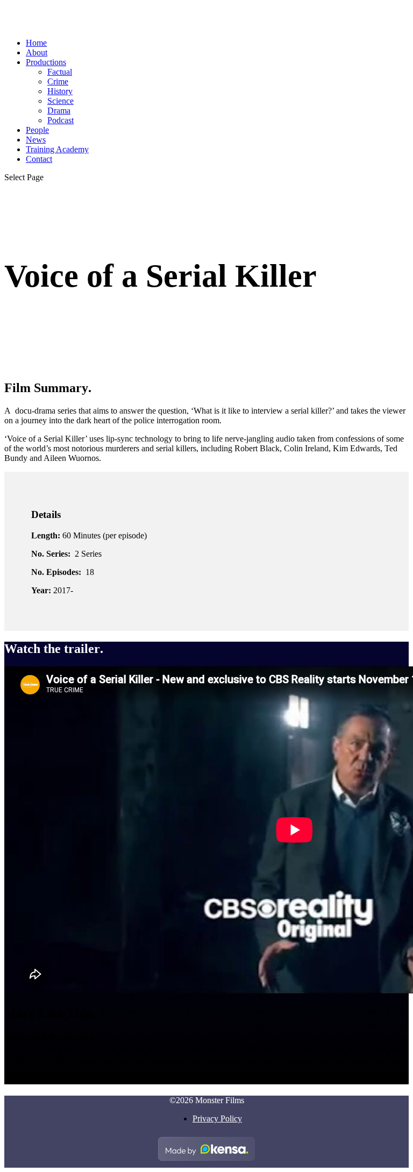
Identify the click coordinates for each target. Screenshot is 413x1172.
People (37, 129)
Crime (57, 81)
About (36, 52)
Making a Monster (38, 1058)
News (36, 139)
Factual (59, 71)
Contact (39, 159)
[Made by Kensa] (206, 1149)
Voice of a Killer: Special (48, 1037)
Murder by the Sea (38, 1079)
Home (36, 42)
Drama (58, 110)
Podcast (60, 120)
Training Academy (57, 149)
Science (60, 100)
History (60, 91)
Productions (46, 62)
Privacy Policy (217, 1118)
